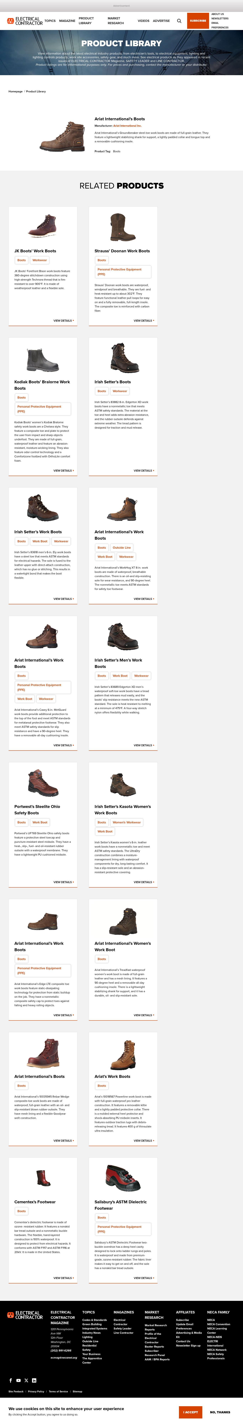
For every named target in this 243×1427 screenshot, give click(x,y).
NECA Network (217, 1350)
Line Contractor (123, 1333)
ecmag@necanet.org (64, 1357)
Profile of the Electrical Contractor (153, 1338)
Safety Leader (122, 1328)
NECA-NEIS (214, 1337)
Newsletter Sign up (188, 1345)
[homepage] (25, 20)
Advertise (161, 21)
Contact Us (183, 1341)
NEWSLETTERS (220, 18)
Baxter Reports (154, 1346)
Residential (89, 1345)
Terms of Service (58, 1391)
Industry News (91, 1333)
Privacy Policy (36, 1391)
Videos (143, 21)
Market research (116, 21)
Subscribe (198, 21)
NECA (211, 1320)
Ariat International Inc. (127, 126)
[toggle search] (179, 21)
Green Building (92, 1324)
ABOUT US (218, 14)
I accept (190, 1412)
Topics (50, 21)
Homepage (16, 91)
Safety (86, 1350)
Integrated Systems (94, 1328)
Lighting (87, 1337)
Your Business (91, 1354)
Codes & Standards (94, 1320)
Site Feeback (16, 1391)
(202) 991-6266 (61, 1350)
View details (63, 321)
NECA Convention (218, 1324)
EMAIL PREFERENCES (220, 25)
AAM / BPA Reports (157, 1359)
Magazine (67, 21)
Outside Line (90, 1341)
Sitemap (77, 1391)
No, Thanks (220, 1412)
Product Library (86, 21)
